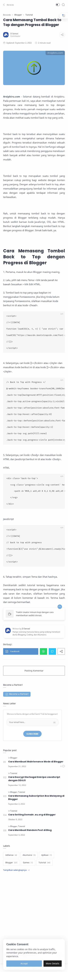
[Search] (63, 4)
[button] (8, 4)
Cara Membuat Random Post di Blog (30, 830)
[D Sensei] (14, 33)
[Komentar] (62, 766)
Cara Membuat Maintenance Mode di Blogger (35, 761)
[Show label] (16, 870)
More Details (52, 963)
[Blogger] (13, 757)
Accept (24, 963)
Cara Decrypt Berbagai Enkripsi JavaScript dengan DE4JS (34, 779)
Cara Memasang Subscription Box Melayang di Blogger (36, 797)
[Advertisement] (34, 913)
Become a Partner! (19, 693)
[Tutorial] (13, 773)
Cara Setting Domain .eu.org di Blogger (32, 814)
